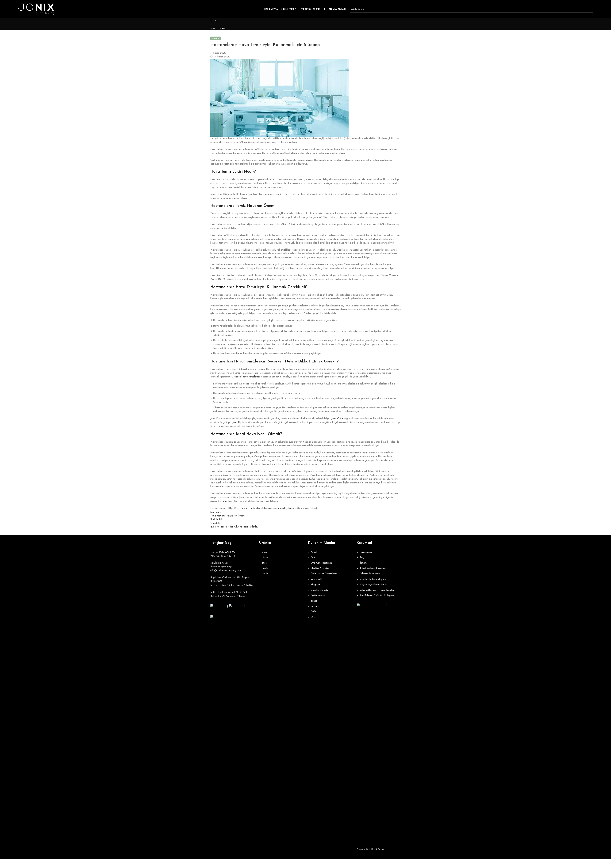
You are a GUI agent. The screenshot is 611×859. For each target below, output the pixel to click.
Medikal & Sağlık (320, 568)
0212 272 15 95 (227, 552)
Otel (313, 617)
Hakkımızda (365, 552)
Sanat (314, 601)
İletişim (363, 563)
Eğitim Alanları (318, 595)
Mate (265, 557)
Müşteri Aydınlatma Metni (373, 585)
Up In (265, 574)
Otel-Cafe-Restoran (321, 563)
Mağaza (315, 585)
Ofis (313, 557)
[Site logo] (36, 9)
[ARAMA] (589, 9)
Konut (314, 552)
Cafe (313, 612)
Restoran (315, 606)
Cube (264, 552)
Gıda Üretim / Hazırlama (324, 574)
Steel (264, 563)
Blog (361, 557)
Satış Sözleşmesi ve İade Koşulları (377, 590)
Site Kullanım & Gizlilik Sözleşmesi (377, 595)
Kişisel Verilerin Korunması (372, 568)
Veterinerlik (316, 579)
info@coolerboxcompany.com (225, 570)
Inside (265, 568)
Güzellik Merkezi (319, 590)
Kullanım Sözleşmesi (369, 574)
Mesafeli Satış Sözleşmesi (372, 579)
